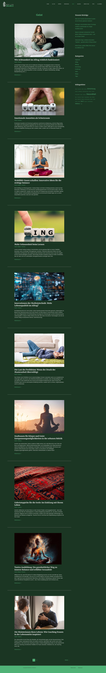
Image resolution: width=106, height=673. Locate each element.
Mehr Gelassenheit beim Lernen (29, 244)
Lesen (91, 97)
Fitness (90, 91)
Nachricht (79, 99)
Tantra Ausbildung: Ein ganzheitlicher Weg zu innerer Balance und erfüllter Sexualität (35, 568)
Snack (79, 101)
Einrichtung (86, 3)
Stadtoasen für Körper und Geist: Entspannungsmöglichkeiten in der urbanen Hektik (38, 437)
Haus (76, 97)
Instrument (79, 97)
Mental (93, 97)
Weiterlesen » (17, 75)
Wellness (77, 103)
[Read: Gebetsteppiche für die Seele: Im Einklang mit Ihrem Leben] (39, 483)
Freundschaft (77, 94)
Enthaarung (80, 91)
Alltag (53, 3)
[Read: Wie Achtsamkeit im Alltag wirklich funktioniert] (39, 40)
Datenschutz (73, 667)
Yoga (81, 103)
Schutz (76, 101)
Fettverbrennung (85, 91)
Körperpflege (87, 97)
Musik (76, 99)
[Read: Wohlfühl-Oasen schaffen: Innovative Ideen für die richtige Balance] (39, 161)
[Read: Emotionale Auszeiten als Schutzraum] (39, 101)
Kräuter (83, 97)
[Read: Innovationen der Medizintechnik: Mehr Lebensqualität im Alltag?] (39, 286)
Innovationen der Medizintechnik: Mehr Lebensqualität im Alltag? (33, 304)
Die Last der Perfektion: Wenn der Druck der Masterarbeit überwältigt (34, 371)
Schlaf (94, 99)
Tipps (93, 3)
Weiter (67, 660)
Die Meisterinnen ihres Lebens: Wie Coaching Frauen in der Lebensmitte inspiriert (38, 633)
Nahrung (83, 99)
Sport (82, 101)
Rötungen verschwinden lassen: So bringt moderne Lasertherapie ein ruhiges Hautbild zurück (85, 26)
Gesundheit (91, 94)
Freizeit (93, 91)
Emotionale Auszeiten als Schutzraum (32, 118)
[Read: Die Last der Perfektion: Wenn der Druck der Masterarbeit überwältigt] (39, 350)
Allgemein (99, 3)
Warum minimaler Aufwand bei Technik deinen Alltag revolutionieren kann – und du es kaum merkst (85, 34)
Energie (76, 91)
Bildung (79, 3)
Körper (59, 3)
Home (48, 3)
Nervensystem (87, 99)
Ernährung (66, 3)
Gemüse (84, 94)
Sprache (85, 101)
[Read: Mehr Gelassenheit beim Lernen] (39, 226)
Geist (73, 3)
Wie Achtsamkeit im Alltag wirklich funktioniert (37, 60)
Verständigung (90, 101)
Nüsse (91, 99)
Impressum (80, 667)
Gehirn (81, 94)
